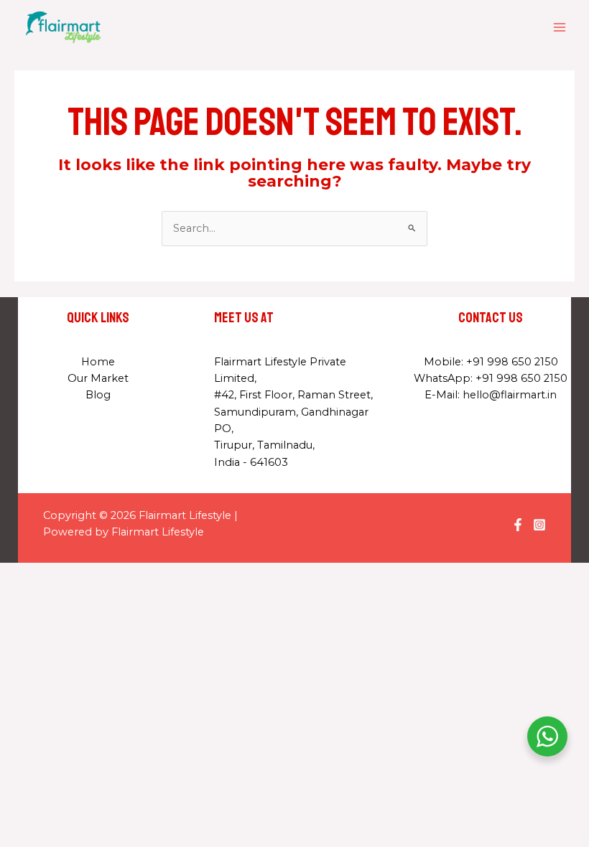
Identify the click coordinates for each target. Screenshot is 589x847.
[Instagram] (539, 524)
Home (98, 361)
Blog (98, 394)
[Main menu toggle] (559, 27)
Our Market (98, 378)
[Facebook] (517, 524)
